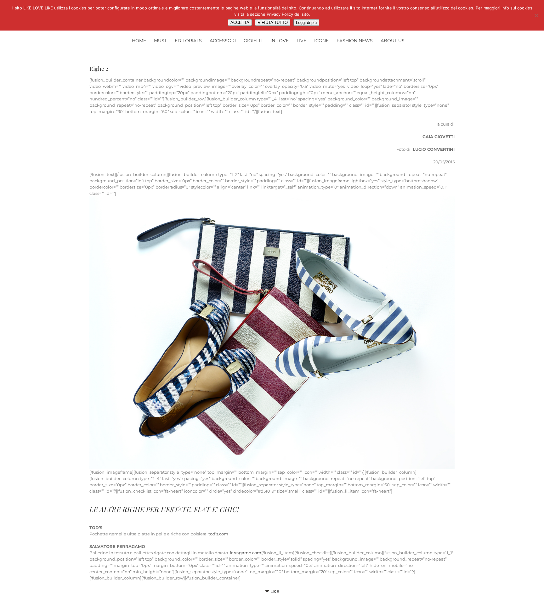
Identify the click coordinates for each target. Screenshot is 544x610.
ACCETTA (239, 22)
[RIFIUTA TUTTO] (536, 15)
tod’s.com (218, 533)
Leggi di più (306, 22)
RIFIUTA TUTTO (273, 22)
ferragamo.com (245, 552)
